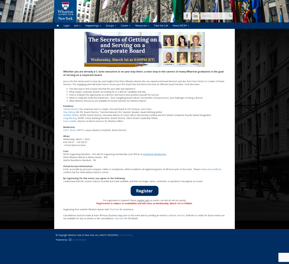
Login (67, 25)
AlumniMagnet (79, 239)
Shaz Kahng (69, 112)
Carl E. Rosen (69, 130)
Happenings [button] (92, 25)
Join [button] (76, 25)
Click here (114, 209)
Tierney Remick (70, 109)
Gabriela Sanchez (176, 215)
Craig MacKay (70, 118)
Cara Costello (69, 121)
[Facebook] (187, 16)
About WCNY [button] (180, 25)
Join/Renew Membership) (154, 154)
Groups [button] (110, 25)
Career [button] (125, 25)
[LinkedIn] (195, 16)
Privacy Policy (125, 235)
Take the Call (161, 25)
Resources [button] (141, 25)
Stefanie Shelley (71, 115)
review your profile (209, 169)
